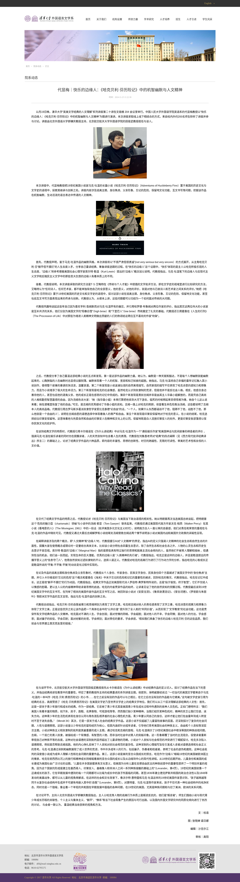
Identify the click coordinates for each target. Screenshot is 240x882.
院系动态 (37, 66)
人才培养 (165, 19)
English (207, 3)
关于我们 (101, 19)
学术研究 (149, 19)
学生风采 (207, 19)
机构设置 (117, 19)
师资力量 (133, 19)
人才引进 (191, 19)
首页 (88, 19)
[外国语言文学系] (48, 21)
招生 (178, 19)
